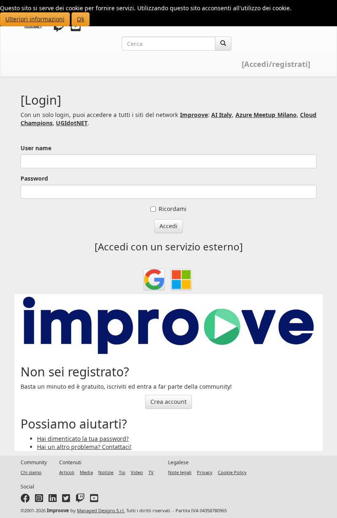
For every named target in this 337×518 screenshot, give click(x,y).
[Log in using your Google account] (154, 279)
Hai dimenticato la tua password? (83, 438)
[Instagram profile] (39, 500)
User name (36, 148)
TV (151, 472)
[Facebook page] (25, 500)
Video (137, 472)
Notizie (105, 472)
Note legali (180, 472)
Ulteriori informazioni (35, 19)
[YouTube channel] (76, 28)
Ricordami (173, 209)
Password (34, 178)
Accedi (168, 226)
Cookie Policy (232, 472)
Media (86, 472)
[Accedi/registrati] (276, 64)
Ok (80, 19)
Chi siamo (31, 472)
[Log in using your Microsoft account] (181, 279)
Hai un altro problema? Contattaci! (84, 447)
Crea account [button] (168, 402)
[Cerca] (223, 43)
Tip (122, 472)
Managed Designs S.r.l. (101, 510)
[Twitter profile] (59, 28)
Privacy (204, 472)
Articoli (66, 472)
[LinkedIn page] (52, 500)
